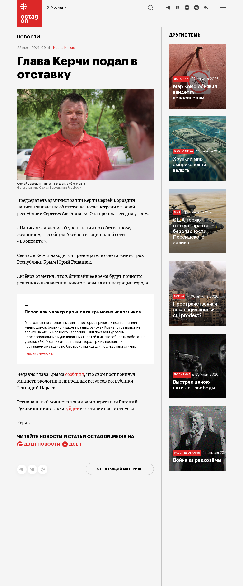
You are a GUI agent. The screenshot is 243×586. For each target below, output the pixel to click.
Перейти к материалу (39, 354)
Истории (181, 79)
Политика (182, 374)
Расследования (187, 452)
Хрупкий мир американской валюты (189, 165)
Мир (177, 212)
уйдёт (72, 408)
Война (179, 296)
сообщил (74, 374)
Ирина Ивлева (64, 48)
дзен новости (42, 444)
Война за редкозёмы (197, 460)
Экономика (183, 151)
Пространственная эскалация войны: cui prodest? (195, 310)
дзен (75, 444)
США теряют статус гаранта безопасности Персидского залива (190, 231)
